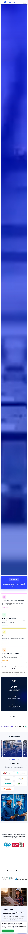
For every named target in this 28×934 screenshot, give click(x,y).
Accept (8, 930)
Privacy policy (12, 927)
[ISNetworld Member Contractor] (7, 789)
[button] (9, 759)
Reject (20, 930)
